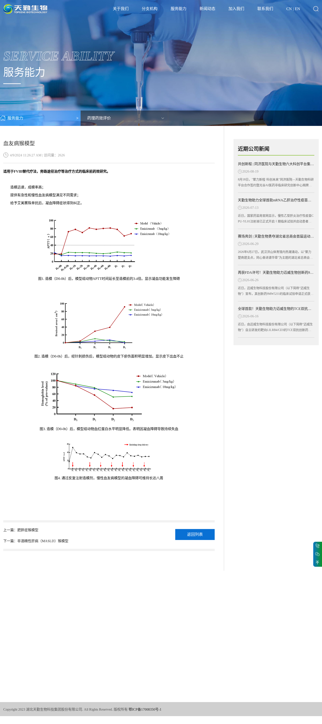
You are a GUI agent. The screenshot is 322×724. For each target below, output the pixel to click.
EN (297, 9)
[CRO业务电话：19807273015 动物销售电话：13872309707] (317, 546)
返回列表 (195, 534)
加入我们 (236, 9)
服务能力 (178, 9)
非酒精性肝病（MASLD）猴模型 (42, 541)
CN (289, 9)
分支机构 (149, 9)
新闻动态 (207, 9)
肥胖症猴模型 (27, 530)
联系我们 (265, 9)
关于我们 (121, 9)
